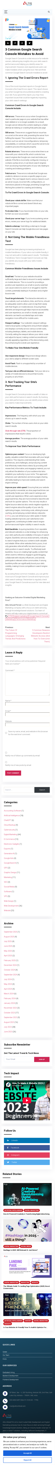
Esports (7, 849)
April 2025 (8, 956)
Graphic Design (10, 872)
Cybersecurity (9, 830)
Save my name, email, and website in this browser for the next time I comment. (28, 732)
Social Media (9, 887)
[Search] (48, 11)
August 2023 (9, 1022)
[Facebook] (15, 43)
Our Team (6, 1355)
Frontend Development (11, 1380)
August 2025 (9, 937)
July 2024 (8, 979)
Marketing (10, 619)
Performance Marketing (25, 619)
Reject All (27, 1460)
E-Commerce (9, 839)
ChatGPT (7, 820)
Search (42, 790)
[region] (27, 1449)
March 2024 (9, 994)
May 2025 (8, 951)
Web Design (8, 901)
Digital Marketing (10, 834)
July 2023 (8, 1027)
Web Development (11, 906)
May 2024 (8, 984)
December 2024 (10, 965)
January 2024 (9, 1003)
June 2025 (8, 946)
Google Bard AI (10, 863)
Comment (10, 670)
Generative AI (9, 854)
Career (5, 1352)
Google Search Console (38, 616)
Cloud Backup (9, 825)
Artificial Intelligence (12, 815)
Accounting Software (12, 811)
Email (8, 711)
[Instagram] (22, 43)
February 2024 (10, 998)
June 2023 (8, 1032)
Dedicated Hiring (9, 1372)
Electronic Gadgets (11, 844)
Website (8, 721)
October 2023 (9, 1013)
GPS (6, 868)
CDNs (8, 516)
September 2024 (10, 975)
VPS (5, 896)
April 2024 (8, 989)
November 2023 (10, 1008)
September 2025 (10, 932)
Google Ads (8, 858)
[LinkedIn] (8, 43)
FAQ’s (5, 1359)
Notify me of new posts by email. (18, 765)
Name (8, 701)
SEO (5, 882)
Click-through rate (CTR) (15, 431)
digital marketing (20, 616)
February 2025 (10, 960)
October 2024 (9, 970)
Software (7, 892)
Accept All (27, 1453)
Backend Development (10, 1376)
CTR (10, 616)
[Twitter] (29, 43)
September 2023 (10, 1017)
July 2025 (8, 941)
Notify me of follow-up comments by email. (22, 756)
